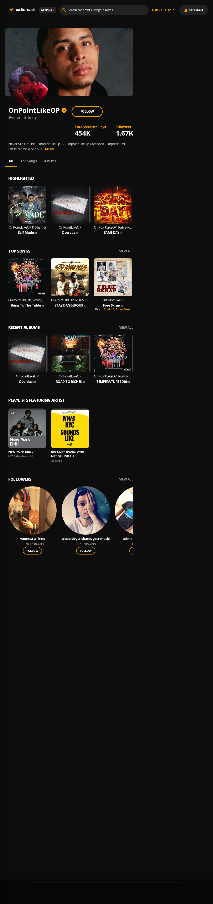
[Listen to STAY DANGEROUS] (70, 277)
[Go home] (22, 10)
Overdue (69, 232)
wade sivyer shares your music (86, 539)
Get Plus (47, 10)
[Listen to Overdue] (70, 205)
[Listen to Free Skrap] (113, 277)
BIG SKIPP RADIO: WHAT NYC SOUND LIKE (68, 453)
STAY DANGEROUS (68, 305)
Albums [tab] (50, 161)
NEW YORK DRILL (20, 451)
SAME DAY (111, 232)
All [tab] (11, 161)
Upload (196, 10)
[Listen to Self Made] (27, 205)
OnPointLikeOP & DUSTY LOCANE (70, 300)
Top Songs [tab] (28, 161)
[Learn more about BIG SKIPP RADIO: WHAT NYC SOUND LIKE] (70, 429)
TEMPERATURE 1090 (111, 382)
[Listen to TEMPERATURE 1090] (113, 353)
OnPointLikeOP (70, 227)
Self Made (26, 232)
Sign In (169, 10)
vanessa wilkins (32, 539)
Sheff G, (110, 309)
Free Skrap (111, 305)
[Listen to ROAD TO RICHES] (70, 353)
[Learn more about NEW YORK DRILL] (27, 429)
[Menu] (6, 10)
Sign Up (157, 10)
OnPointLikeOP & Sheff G (27, 227)
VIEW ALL (126, 251)
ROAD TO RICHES (69, 382)
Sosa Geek (123, 309)
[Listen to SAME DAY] (113, 205)
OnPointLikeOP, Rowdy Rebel (27, 300)
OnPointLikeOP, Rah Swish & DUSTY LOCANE (113, 227)
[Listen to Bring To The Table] (27, 277)
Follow (87, 111)
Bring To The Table (26, 305)
